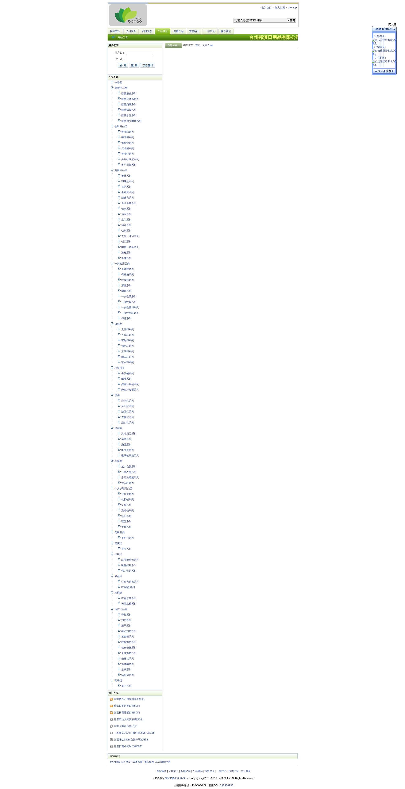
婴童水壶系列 (129, 115)
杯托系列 (126, 318)
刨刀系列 (126, 241)
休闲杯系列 (128, 345)
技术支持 (234, 771)
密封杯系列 (128, 340)
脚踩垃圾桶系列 (130, 389)
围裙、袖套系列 (130, 247)
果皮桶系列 (128, 373)
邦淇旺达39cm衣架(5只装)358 (131, 739)
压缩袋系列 (128, 148)
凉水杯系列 (128, 362)
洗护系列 (126, 515)
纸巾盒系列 (128, 450)
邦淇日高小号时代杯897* (128, 746)
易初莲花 (126, 762)
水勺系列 (126, 219)
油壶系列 (126, 214)
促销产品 (178, 31)
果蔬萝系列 (128, 192)
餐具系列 (126, 175)
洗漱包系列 (128, 510)
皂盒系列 (126, 439)
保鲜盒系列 (128, 142)
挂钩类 (119, 554)
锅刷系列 (126, 230)
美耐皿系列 (128, 537)
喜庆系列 (126, 548)
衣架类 (119, 461)
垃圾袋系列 (128, 280)
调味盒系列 (128, 181)
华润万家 (137, 762)
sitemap (292, 7)
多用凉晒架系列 (130, 477)
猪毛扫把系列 (129, 631)
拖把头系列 (128, 658)
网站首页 (115, 31)
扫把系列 (126, 620)
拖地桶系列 (128, 664)
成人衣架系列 (129, 466)
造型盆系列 (128, 400)
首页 (197, 45)
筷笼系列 (126, 186)
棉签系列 (126, 291)
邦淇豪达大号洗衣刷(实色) (128, 719)
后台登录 (246, 771)
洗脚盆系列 (128, 417)
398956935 (226, 785)
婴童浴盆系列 (129, 93)
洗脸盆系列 (128, 411)
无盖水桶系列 (129, 603)
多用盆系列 (128, 406)
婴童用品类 (121, 88)
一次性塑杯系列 (130, 307)
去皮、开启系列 (130, 236)
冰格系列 (126, 252)
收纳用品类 (121, 126)
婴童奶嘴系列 (129, 109)
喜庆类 (119, 543)
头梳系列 (126, 504)
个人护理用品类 (124, 488)
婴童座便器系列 (130, 98)
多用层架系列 (129, 164)
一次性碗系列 (129, 296)
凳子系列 (126, 686)
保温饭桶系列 (129, 203)
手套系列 (126, 526)
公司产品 (207, 45)
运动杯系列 (128, 351)
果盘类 (119, 576)
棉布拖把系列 (129, 647)
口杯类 (119, 323)
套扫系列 (126, 614)
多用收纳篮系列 (130, 159)
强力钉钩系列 (129, 570)
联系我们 (226, 31)
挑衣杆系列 (128, 483)
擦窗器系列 (128, 636)
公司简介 (131, 31)
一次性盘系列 (129, 301)
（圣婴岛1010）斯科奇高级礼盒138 (134, 732)
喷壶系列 (126, 521)
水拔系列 (126, 669)
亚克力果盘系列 (130, 581)
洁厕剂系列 (128, 675)
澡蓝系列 (126, 444)
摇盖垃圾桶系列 (130, 384)
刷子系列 (126, 625)
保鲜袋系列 (128, 274)
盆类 (117, 395)
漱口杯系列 (128, 356)
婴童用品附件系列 (131, 120)
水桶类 (119, 592)
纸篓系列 (126, 378)
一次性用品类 (122, 263)
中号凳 (119, 82)
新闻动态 (147, 31)
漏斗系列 (126, 225)
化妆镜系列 (128, 499)
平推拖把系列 (129, 653)
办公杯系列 (128, 334)
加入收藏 (279, 7)
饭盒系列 (126, 208)
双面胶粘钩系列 (130, 559)
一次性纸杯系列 (130, 312)
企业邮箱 (115, 762)
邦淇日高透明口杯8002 (127, 712)
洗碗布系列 (128, 197)
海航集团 (149, 762)
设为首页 (266, 7)
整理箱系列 (128, 131)
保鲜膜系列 (128, 269)
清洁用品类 (121, 609)
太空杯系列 (128, 329)
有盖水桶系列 (129, 598)
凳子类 (119, 680)
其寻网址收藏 (162, 762)
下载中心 (210, 31)
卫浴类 (119, 428)
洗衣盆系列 (128, 422)
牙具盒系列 (128, 494)
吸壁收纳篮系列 (130, 455)
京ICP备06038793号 (177, 778)
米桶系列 (126, 258)
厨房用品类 (121, 170)
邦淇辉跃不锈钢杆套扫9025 (129, 699)
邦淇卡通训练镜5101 (126, 726)
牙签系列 (126, 285)
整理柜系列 (128, 137)
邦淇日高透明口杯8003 (127, 705)
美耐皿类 (120, 532)
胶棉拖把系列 (129, 642)
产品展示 (198, 771)
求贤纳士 (194, 31)
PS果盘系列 (128, 587)
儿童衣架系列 (129, 472)
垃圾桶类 (120, 367)
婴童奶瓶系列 (129, 104)
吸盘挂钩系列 (129, 565)
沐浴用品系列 (129, 433)
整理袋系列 (128, 153)
